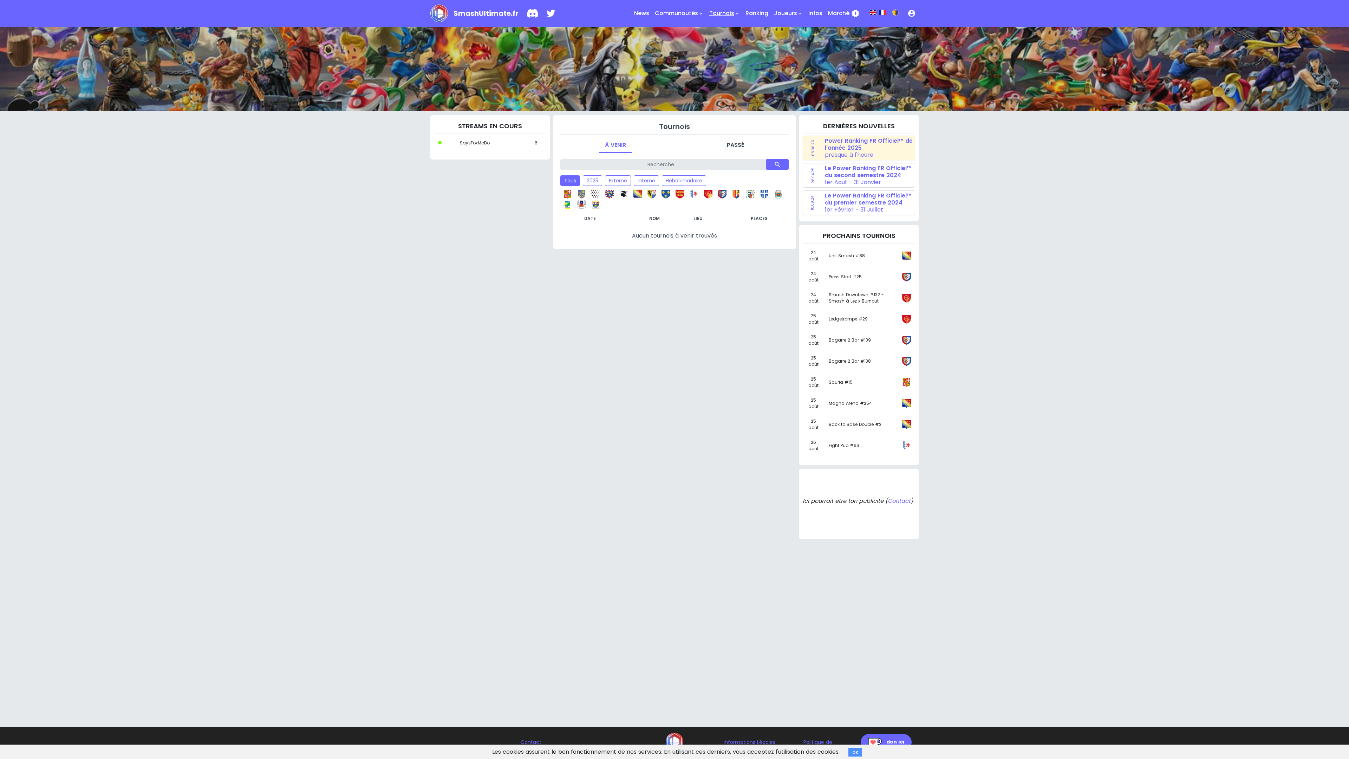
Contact (899, 501)
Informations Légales (749, 742)
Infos (815, 13)
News (641, 13)
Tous (570, 180)
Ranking (756, 13)
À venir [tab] (615, 145)
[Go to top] (674, 741)
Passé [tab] (735, 145)
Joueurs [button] (788, 13)
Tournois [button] (724, 13)
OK (855, 752)
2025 (592, 180)
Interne (646, 180)
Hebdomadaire (684, 180)
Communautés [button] (679, 13)
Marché (844, 13)
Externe (618, 180)
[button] (912, 13)
